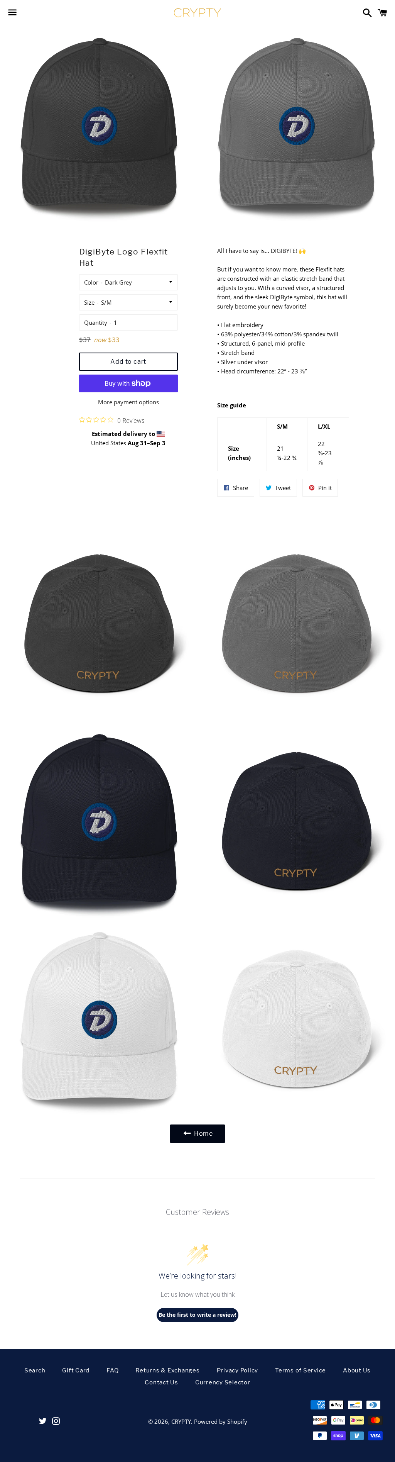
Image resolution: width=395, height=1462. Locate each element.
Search (35, 1370)
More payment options (128, 402)
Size (89, 302)
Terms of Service (300, 1370)
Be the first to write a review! (197, 1314)
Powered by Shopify (220, 1421)
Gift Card (75, 1370)
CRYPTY (181, 1421)
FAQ (112, 1370)
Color (91, 282)
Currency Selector (222, 1382)
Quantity (95, 322)
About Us (357, 1370)
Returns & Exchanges (167, 1370)
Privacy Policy (237, 1370)
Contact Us (161, 1382)
